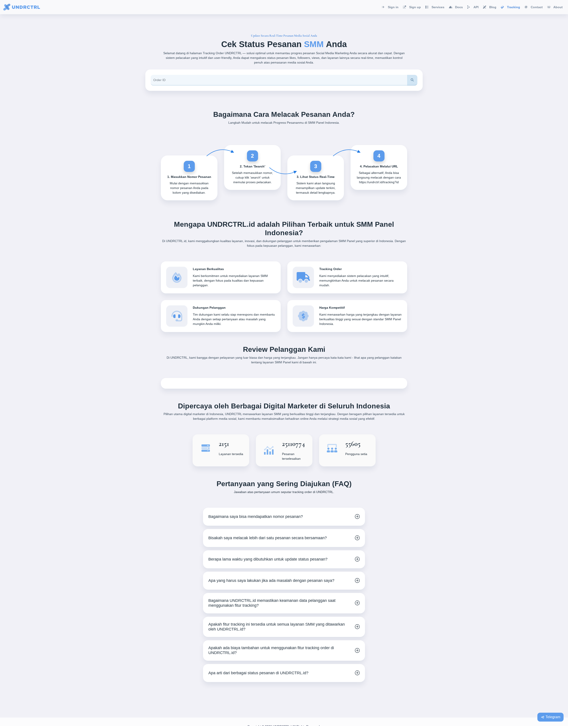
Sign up (415, 7)
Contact (537, 7)
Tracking (513, 7)
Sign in (393, 7)
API (476, 7)
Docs (459, 7)
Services (438, 7)
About (558, 7)
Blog (492, 7)
